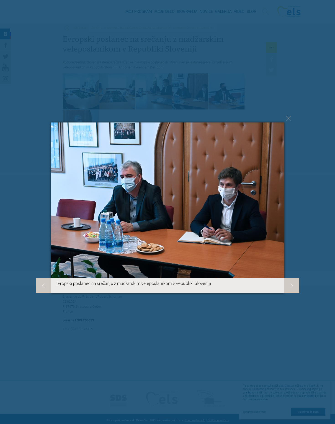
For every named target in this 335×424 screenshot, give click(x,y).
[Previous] (43, 285)
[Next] (291, 285)
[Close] (288, 118)
